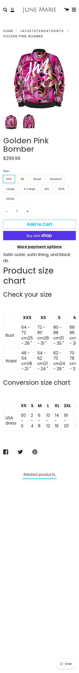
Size (6, 171)
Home (8, 31)
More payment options (39, 246)
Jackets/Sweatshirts (42, 31)
